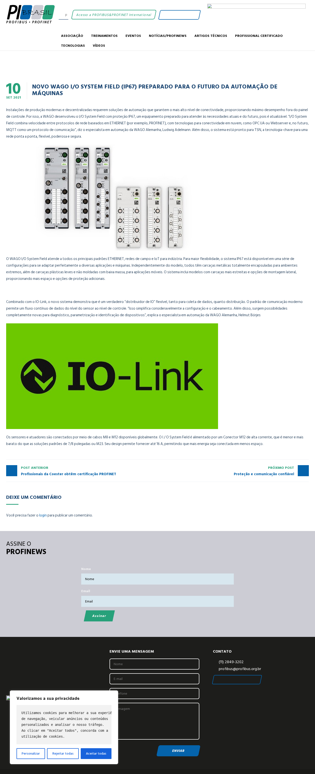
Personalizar (31, 753)
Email (85, 591)
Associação (72, 35)
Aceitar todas (96, 753)
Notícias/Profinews (168, 35)
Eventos (133, 35)
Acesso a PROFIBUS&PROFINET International (114, 14)
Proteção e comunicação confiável (264, 471)
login (43, 515)
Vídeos (99, 45)
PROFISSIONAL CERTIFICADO (259, 35)
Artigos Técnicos (210, 35)
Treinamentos (104, 35)
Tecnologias (73, 45)
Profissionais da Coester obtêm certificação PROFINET (68, 471)
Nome (86, 569)
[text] (63, 724)
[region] (64, 727)
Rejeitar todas (63, 753)
